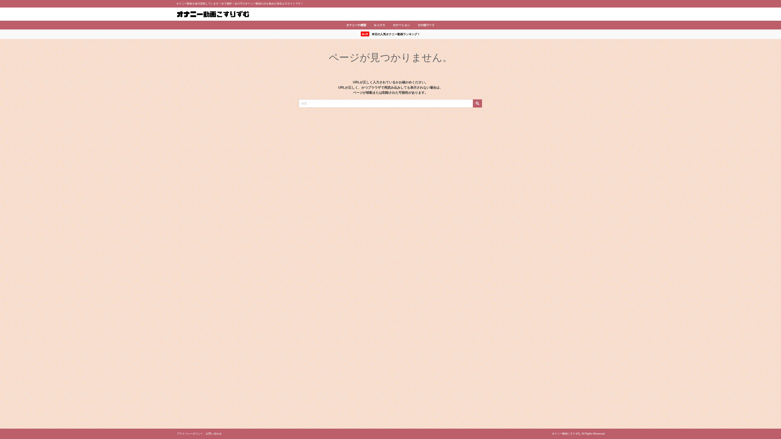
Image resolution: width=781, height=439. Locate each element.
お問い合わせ (214, 433)
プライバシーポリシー (190, 433)
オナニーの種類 (356, 25)
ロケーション (401, 25)
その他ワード (426, 25)
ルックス (379, 25)
